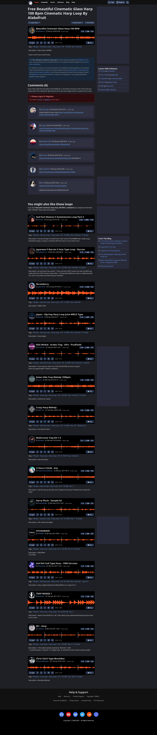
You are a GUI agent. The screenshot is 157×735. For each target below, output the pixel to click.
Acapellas (44, 2)
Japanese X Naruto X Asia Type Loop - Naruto (60, 249)
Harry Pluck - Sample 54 (49, 500)
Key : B (70, 549)
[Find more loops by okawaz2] (37, 640)
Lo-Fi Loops (44, 677)
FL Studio (85, 235)
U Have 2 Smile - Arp (47, 467)
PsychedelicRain (43, 661)
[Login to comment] (48, 42)
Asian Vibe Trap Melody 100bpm (53, 377)
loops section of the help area (78, 70)
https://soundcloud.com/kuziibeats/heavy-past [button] (55, 158)
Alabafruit (41, 31)
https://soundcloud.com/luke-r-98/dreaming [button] (54, 144)
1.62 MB (68, 47)
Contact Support (78, 696)
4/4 (63, 47)
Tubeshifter (104, 79)
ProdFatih (41, 347)
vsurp (40, 380)
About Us (67, 696)
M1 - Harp (41, 626)
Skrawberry (42, 283)
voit (42, 183)
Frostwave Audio (116, 79)
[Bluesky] (75, 714)
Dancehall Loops (45, 363)
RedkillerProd (42, 252)
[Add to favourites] (45, 43)
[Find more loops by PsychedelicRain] (37, 672)
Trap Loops (44, 268)
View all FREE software (108, 90)
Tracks (52, 2)
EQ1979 (103, 82)
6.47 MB (66, 581)
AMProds (41, 410)
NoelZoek (41, 596)
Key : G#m (71, 677)
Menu (35, 22)
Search (90, 22)
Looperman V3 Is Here (108, 247)
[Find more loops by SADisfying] (37, 577)
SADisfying (41, 566)
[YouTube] (68, 714)
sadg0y (43, 125)
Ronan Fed (109, 86)
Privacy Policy (74, 701)
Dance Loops (44, 486)
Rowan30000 (42, 503)
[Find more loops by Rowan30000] (37, 514)
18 (92, 220)
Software (60, 2)
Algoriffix (115, 75)
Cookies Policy (86, 701)
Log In (40, 100)
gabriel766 (41, 287)
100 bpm (36, 47)
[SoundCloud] (89, 714)
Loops (36, 2)
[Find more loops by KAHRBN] (37, 545)
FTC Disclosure (99, 701)
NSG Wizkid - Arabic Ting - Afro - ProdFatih (58, 344)
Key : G (71, 612)
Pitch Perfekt (104, 75)
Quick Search (78, 22)
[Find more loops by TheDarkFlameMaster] (37, 482)
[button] (127, 2)
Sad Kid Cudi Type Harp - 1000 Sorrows (56, 563)
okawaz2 (41, 629)
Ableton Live (81, 426)
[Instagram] (96, 714)
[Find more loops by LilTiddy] (37, 231)
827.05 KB (64, 612)
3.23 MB (66, 235)
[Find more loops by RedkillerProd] (37, 263)
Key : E (71, 486)
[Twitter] (82, 714)
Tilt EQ (102, 71)
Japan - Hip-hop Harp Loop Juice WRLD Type (59, 314)
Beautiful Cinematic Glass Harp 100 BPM (57, 28)
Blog (67, 2)
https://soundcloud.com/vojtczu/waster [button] (53, 186)
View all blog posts (106, 266)
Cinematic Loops (45, 47)
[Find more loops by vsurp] (37, 391)
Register (47, 100)
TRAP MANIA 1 (44, 593)
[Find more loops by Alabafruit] (37, 42)
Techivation (111, 71)
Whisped (41, 440)
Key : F (73, 519)
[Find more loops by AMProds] (37, 421)
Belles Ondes (112, 82)
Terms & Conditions (60, 701)
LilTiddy (40, 220)
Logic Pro (85, 581)
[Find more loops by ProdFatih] (37, 358)
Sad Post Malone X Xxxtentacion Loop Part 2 (60, 216)
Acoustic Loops (45, 519)
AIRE (102, 86)
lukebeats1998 (46, 141)
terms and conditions (42, 72)
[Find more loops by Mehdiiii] (37, 328)
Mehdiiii (40, 317)
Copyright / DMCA (93, 696)
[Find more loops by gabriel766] (37, 298)
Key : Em (73, 426)
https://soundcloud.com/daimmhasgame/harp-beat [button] (57, 172)
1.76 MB (66, 302)
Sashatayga (45, 109)
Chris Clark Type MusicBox (50, 658)
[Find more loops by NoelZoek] (37, 607)
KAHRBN (41, 534)
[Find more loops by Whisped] (37, 452)
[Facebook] (61, 714)
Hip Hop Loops (45, 235)
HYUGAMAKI (43, 530)
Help (73, 2)
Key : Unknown (77, 47)
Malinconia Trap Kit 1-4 (48, 437)
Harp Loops (57, 47)
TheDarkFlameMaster (45, 471)
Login (32, 43)
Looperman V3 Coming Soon (110, 251)
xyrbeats (44, 155)
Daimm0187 (45, 169)
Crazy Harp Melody (46, 407)
